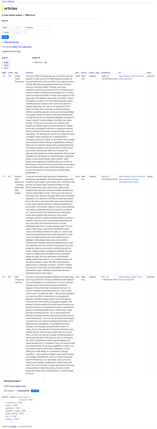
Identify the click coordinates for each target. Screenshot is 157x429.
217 (3, 176)
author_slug (94, 72)
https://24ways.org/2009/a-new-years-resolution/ (131, 77)
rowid (10, 72)
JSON (14, 46)
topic (19, 51)
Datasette (13, 426)
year (77, 72)
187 (3, 76)
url (119, 72)
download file (23, 390)
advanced (27, 46)
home (4, 1)
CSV (20, 46)
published (105, 72)
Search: (5, 20)
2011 (6, 67)
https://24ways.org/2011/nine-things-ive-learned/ (131, 278)
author (84, 72)
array (23, 386)
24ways (11, 1)
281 (3, 276)
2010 (6, 65)
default (18, 386)
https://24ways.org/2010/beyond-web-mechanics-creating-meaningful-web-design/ (132, 179)
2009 (6, 62)
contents (29, 72)
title (16, 72)
